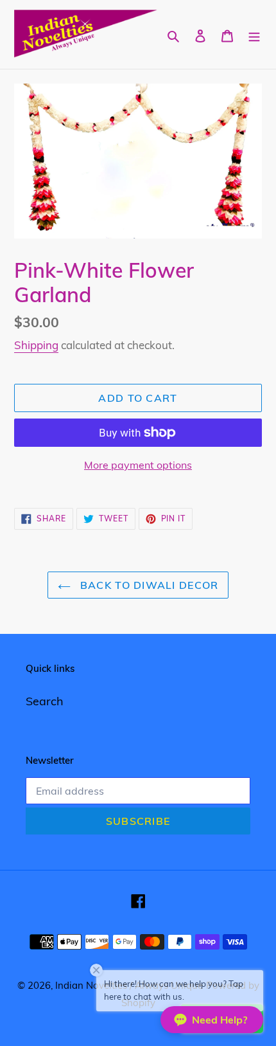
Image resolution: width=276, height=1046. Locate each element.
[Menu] (254, 34)
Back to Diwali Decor (148, 585)
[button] (211, 1019)
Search (45, 701)
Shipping (36, 345)
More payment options (138, 464)
